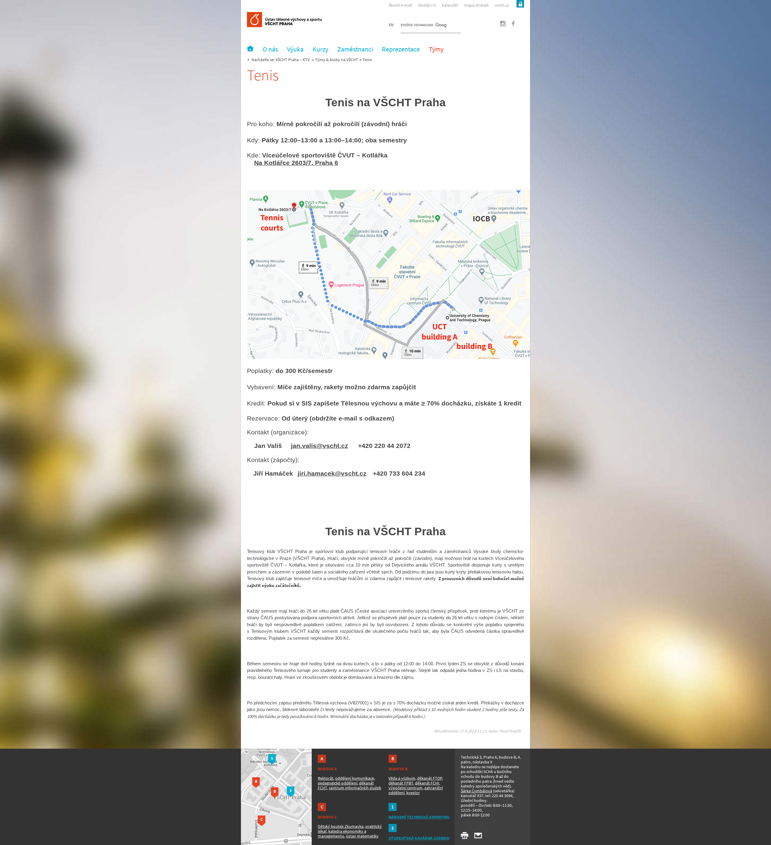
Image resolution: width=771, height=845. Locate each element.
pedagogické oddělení (337, 783)
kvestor (413, 792)
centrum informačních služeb (355, 788)
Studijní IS (427, 5)
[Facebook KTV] (510, 25)
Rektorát (325, 778)
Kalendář (450, 5)
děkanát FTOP (429, 778)
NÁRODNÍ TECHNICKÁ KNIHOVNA (419, 817)
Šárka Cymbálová (476, 791)
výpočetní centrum (406, 788)
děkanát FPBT (401, 783)
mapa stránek (476, 5)
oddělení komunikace (354, 778)
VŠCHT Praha (287, 59)
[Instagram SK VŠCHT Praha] (499, 25)
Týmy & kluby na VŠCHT (336, 59)
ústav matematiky (362, 836)
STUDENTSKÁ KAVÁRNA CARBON (419, 838)
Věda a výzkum (402, 778)
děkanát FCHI (427, 783)
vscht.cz (502, 5)
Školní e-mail (400, 5)
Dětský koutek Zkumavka (341, 826)
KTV (306, 59)
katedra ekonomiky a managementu (342, 833)
